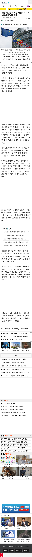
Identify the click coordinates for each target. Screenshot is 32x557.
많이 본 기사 (5, 515)
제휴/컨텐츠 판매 (13, 547)
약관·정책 (20, 547)
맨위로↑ (26, 550)
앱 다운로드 (19, 550)
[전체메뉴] (30, 2)
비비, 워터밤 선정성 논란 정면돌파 (14, 235)
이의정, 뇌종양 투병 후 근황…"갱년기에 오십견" (16, 242)
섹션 (16, 6)
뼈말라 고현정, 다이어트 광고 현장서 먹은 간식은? (16, 245)
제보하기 (11, 550)
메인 (3, 6)
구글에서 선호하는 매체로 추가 (9, 20)
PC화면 (6, 550)
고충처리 (26, 547)
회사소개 (5, 547)
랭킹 (9, 6)
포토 (22, 6)
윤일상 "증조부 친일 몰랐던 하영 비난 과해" (16, 238)
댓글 (16, 355)
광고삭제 (1, 555)
